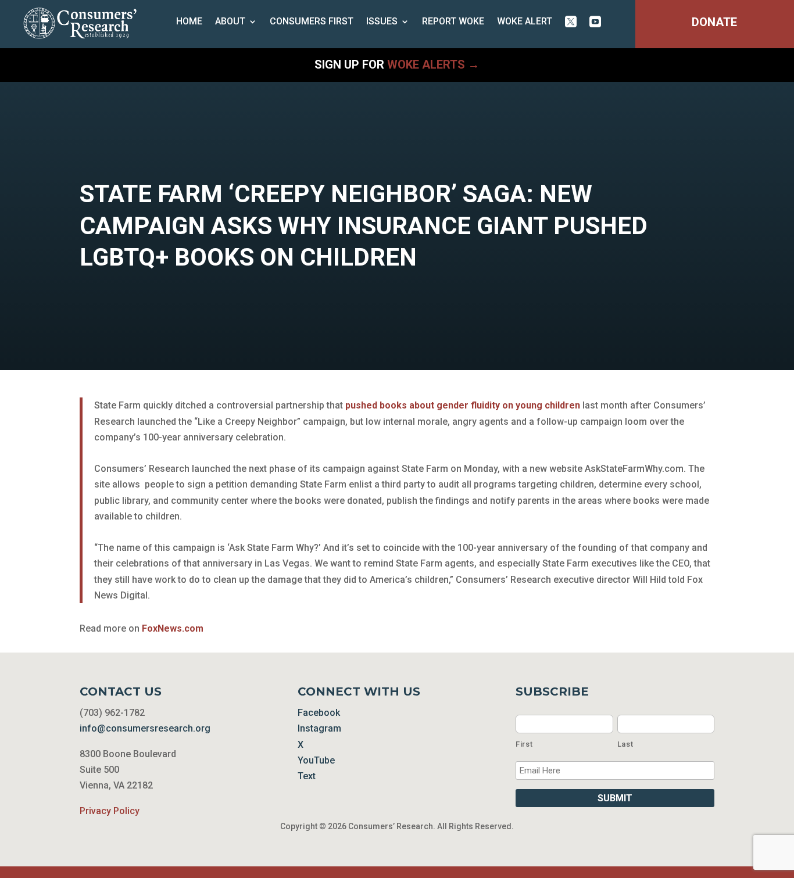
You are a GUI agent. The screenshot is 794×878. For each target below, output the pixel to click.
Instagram (319, 728)
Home (189, 22)
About (230, 22)
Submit (615, 798)
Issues (382, 22)
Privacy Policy (110, 810)
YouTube (316, 760)
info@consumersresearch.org (145, 728)
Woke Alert (524, 22)
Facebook (319, 712)
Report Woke (453, 22)
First (524, 744)
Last (625, 744)
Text (307, 776)
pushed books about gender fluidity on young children (462, 405)
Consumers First (311, 22)
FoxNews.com (172, 628)
